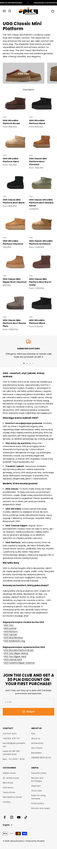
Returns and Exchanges (37, 779)
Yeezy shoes (9, 792)
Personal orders (38, 773)
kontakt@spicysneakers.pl (14, 745)
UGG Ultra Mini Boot (13, 637)
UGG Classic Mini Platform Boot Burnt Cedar (40, 282)
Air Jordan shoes (11, 778)
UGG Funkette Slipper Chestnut (19, 662)
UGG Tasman (10, 634)
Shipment (36, 786)
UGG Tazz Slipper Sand (15, 656)
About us (35, 738)
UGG (5, 117)
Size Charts (36, 748)
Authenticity (37, 743)
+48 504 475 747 (11, 738)
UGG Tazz (8, 625)
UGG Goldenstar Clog (14, 640)
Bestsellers (36, 752)
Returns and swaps (40, 808)
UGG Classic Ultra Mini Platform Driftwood (41, 242)
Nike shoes (8, 782)
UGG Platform (11, 631)
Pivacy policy (37, 803)
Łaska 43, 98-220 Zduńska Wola (11, 753)
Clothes (6, 802)
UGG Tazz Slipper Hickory (16, 653)
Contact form (10, 733)
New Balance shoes (12, 797)
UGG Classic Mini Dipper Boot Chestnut (15, 280)
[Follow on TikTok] (26, 817)
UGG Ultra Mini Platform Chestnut (13, 242)
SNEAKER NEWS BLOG (41, 757)
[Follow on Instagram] (12, 817)
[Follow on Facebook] (5, 817)
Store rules (36, 790)
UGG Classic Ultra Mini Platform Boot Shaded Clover (41, 202)
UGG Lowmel (10, 628)
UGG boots (8, 787)
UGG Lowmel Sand (13, 659)
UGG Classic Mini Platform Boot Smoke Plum (14, 323)
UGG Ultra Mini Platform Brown (11, 122)
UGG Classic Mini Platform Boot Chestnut (38, 161)
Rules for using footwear (38, 797)
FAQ (33, 733)
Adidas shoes (9, 773)
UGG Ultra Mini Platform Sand (11, 160)
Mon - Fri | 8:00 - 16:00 (14, 759)
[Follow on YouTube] (19, 817)
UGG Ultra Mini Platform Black (37, 122)
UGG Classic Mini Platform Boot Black (14, 201)
